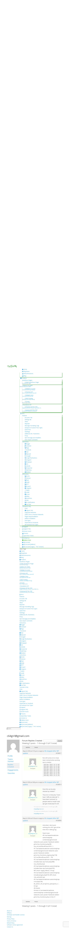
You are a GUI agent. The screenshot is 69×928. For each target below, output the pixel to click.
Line (27, 464)
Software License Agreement (15, 925)
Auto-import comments (31, 439)
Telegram (28, 488)
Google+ (28, 456)
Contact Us (10, 927)
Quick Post (28, 429)
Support (25, 527)
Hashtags (27, 431)
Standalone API (27, 405)
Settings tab (28, 419)
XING (27, 500)
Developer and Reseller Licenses (16, 915)
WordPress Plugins (27, 380)
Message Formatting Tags (32, 425)
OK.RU (28, 476)
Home (25, 369)
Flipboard (28, 454)
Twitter (28, 490)
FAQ (26, 508)
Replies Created (11, 765)
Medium (28, 472)
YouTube (28, 504)
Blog (25, 376)
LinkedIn (28, 466)
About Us (9, 911)
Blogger (28, 444)
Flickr (27, 452)
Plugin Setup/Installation (31, 516)
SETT (27, 484)
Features (24, 415)
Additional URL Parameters (32, 433)
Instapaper (29, 462)
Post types (28, 520)
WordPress (29, 498)
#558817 (58, 753)
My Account (26, 542)
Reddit (27, 482)
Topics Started (10, 760)
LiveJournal (29, 468)
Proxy (26, 435)
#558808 (58, 820)
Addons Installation (30, 518)
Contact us (26, 538)
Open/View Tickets (29, 535)
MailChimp (28, 470)
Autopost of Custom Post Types (33, 427)
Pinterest (28, 478)
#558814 (58, 784)
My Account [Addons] (29, 544)
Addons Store (27, 540)
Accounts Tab (28, 417)
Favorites (11, 773)
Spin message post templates (33, 437)
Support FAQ (29, 510)
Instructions (25, 442)
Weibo (27, 496)
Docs (23, 413)
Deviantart (28, 446)
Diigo (27, 448)
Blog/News (26, 371)
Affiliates (9, 913)
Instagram (28, 460)
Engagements (13, 770)
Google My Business (31, 458)
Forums (26, 533)
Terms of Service (11, 921)
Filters (26, 421)
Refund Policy (10, 923)
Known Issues (27, 531)
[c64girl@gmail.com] (13, 753)
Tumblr (27, 492)
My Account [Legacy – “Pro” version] (33, 546)
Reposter (27, 423)
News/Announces (28, 373)
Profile (10, 756)
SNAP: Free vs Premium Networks (34, 514)
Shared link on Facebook (31, 522)
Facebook (28, 450)
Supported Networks (30, 512)
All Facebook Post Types (31, 524)
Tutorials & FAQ (26, 506)
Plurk (27, 480)
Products (24, 378)
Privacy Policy (10, 919)
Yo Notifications (30, 502)
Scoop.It (28, 486)
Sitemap (9, 917)
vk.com (28, 494)
